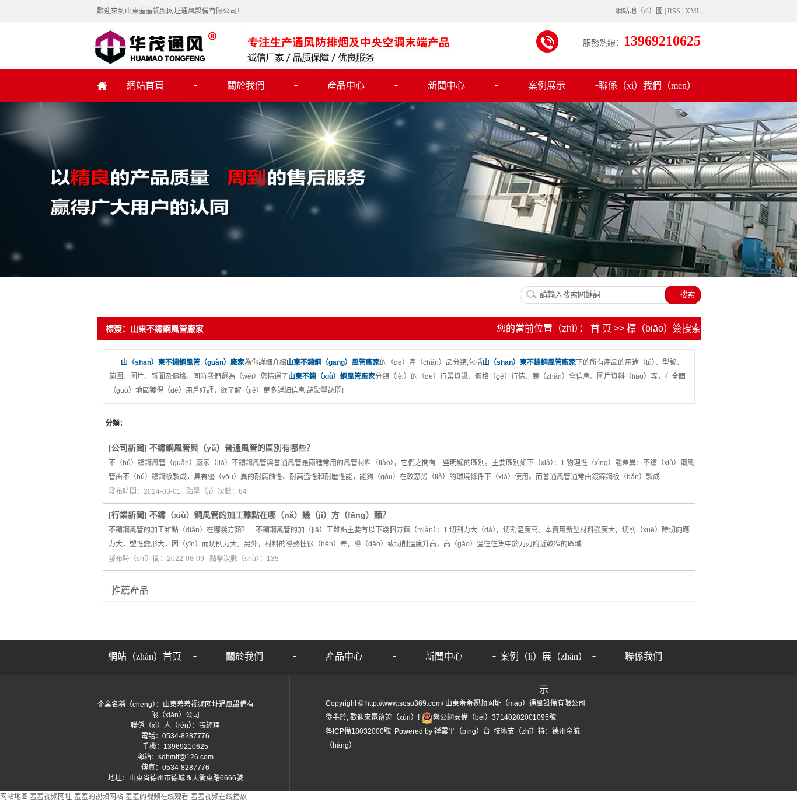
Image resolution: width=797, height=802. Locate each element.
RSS (673, 11)
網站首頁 (145, 85)
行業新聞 (127, 514)
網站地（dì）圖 (640, 11)
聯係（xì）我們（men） (647, 85)
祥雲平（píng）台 (462, 731)
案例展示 (546, 85)
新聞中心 (446, 85)
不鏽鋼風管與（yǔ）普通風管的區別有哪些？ (231, 447)
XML (693, 11)
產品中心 (346, 85)
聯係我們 (643, 656)
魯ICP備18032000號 (358, 731)
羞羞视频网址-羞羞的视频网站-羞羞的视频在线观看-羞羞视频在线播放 (138, 797)
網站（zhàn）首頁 (144, 656)
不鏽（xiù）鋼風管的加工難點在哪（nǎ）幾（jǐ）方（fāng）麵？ (269, 514)
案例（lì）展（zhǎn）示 (544, 662)
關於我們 (245, 85)
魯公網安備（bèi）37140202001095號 (494, 717)
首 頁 (600, 328)
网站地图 (14, 797)
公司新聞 (127, 447)
